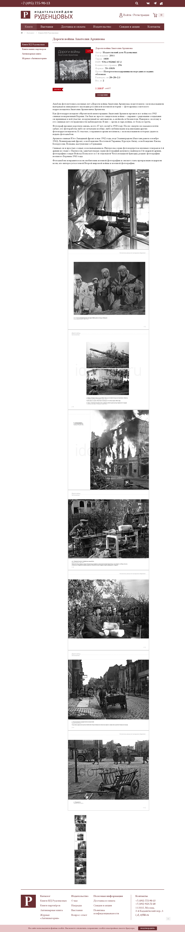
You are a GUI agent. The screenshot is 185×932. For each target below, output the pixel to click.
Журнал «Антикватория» (34, 59)
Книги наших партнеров (34, 49)
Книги (29, 26)
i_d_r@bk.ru (142, 915)
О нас (74, 901)
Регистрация (141, 15)
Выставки (47, 26)
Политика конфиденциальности (106, 912)
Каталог (30, 33)
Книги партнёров (50, 905)
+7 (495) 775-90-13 (35, 3)
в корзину (103, 95)
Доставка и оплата (73, 26)
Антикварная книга (31, 54)
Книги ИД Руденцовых (33, 45)
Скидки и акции (129, 26)
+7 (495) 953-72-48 (145, 904)
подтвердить (147, 928)
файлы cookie (57, 928)
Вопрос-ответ (79, 915)
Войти (127, 15)
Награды (76, 905)
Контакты (154, 26)
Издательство (102, 26)
